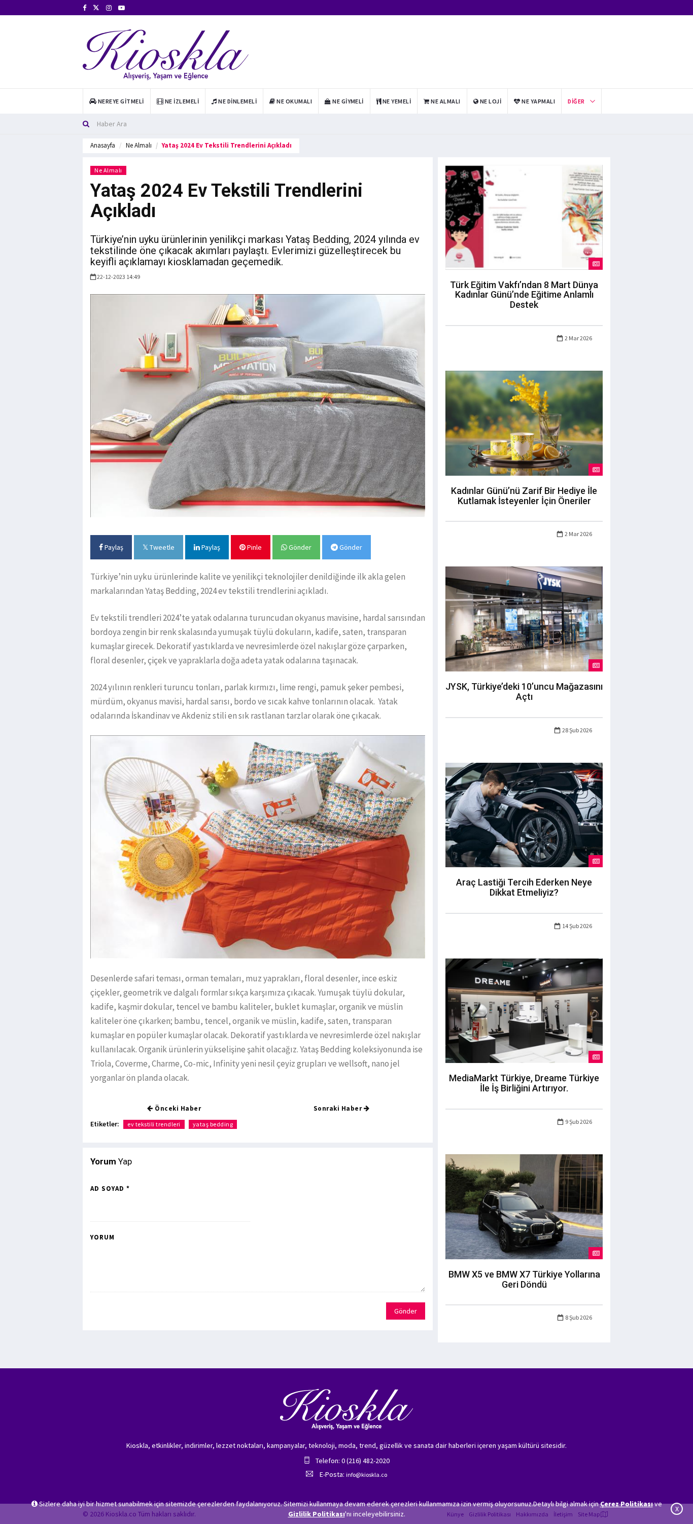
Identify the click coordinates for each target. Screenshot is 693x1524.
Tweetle (161, 547)
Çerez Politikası (626, 1503)
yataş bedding (213, 1124)
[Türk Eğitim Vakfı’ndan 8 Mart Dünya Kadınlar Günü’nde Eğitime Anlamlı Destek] (524, 216)
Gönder (299, 547)
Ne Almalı (139, 145)
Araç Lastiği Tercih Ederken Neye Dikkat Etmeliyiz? (524, 887)
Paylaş (113, 547)
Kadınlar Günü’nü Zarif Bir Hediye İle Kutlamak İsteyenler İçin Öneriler (524, 495)
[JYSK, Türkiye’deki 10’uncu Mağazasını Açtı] (524, 618)
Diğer (576, 101)
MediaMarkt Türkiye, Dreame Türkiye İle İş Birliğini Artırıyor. (524, 1083)
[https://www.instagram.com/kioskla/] (109, 8)
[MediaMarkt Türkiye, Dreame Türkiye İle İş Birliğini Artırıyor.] (524, 1010)
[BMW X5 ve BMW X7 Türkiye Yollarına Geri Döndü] (524, 1206)
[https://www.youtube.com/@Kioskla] (121, 8)
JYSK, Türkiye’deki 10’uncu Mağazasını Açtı (524, 691)
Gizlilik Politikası (316, 1513)
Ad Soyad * (110, 1188)
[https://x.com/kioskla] (96, 8)
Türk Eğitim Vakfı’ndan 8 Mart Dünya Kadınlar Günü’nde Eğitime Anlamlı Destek (524, 294)
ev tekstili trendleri (154, 1124)
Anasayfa (102, 145)
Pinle (254, 547)
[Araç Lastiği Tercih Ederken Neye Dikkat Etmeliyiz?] (524, 814)
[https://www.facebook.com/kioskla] (84, 8)
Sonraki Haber (339, 1108)
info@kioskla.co (366, 1474)
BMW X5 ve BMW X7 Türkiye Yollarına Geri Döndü (524, 1279)
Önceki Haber (177, 1108)
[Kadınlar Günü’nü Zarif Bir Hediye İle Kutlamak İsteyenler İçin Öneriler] (524, 422)
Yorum (102, 1237)
